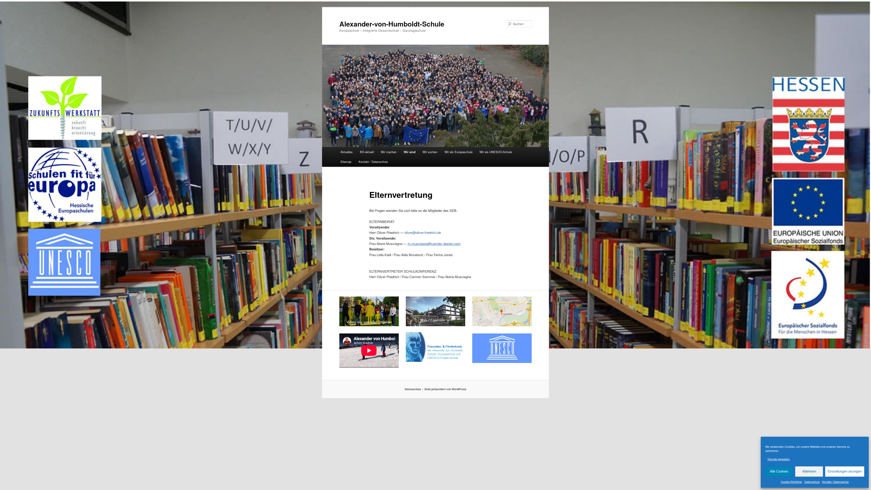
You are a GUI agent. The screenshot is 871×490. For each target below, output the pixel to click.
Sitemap (345, 161)
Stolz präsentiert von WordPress (445, 389)
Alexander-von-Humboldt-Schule (391, 24)
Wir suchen (430, 152)
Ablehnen (809, 471)
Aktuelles (346, 152)
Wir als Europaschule (458, 152)
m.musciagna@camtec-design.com (434, 243)
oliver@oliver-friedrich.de (422, 232)
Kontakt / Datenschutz (835, 482)
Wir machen (388, 152)
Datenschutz (812, 482)
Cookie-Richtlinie (791, 482)
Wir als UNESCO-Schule (496, 152)
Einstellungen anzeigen (845, 471)
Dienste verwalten (779, 459)
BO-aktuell (367, 152)
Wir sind (410, 152)
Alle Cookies (779, 471)
